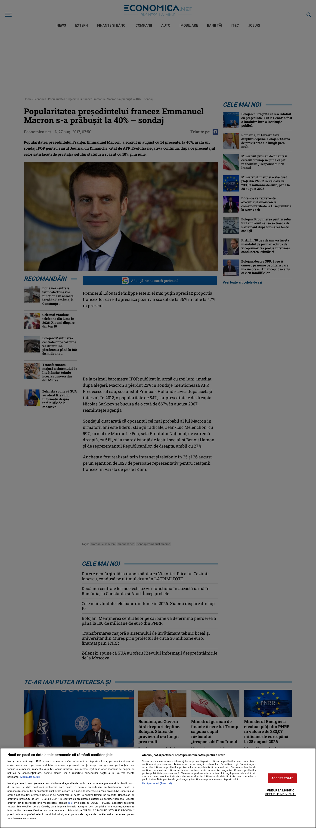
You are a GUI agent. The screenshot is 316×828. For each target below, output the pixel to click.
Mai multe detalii (30, 777)
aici (70, 802)
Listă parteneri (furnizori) (157, 783)
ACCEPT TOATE (282, 778)
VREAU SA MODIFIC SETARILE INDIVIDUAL (280, 792)
